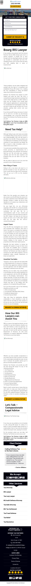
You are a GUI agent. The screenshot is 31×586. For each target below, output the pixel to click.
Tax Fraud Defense (10, 513)
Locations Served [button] (15, 568)
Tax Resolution (9, 522)
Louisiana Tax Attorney (15, 555)
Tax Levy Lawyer (9, 496)
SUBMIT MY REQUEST (14, 37)
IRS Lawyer (7, 492)
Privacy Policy (15, 558)
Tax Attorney (8, 487)
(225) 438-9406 (15, 3)
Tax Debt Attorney (10, 505)
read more (21, 463)
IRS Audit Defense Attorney (13, 500)
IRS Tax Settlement (10, 509)
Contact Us (15, 564)
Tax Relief (7, 517)
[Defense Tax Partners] (15, 529)
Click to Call (16, 6)
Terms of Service (15, 561)
